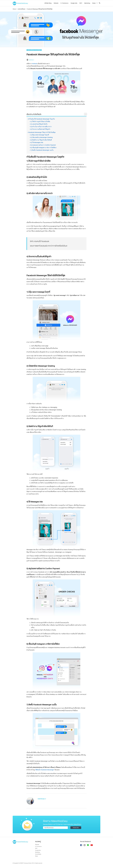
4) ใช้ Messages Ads (37, 142)
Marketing (87, 3)
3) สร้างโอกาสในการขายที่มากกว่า (41, 126)
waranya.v (31, 60)
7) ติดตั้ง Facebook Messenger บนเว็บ (42, 150)
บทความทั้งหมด (31, 50)
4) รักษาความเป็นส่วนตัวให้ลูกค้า (40, 129)
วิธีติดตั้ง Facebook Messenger (44, 770)
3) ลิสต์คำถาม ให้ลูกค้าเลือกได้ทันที (41, 140)
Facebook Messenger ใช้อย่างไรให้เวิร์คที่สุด (42, 132)
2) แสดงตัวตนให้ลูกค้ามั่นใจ (39, 124)
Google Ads (74, 3)
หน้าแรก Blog (48, 3)
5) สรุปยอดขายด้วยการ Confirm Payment (43, 145)
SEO (80, 3)
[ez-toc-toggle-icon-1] (84, 114)
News (93, 3)
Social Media (38, 50)
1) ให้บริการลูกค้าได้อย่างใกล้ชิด (40, 121)
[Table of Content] (85, 114)
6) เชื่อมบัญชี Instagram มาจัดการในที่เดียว (43, 147)
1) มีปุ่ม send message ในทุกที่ (40, 135)
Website (56, 3)
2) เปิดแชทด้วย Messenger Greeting (42, 137)
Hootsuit (34, 63)
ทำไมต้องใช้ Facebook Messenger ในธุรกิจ (41, 119)
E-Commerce (64, 3)
